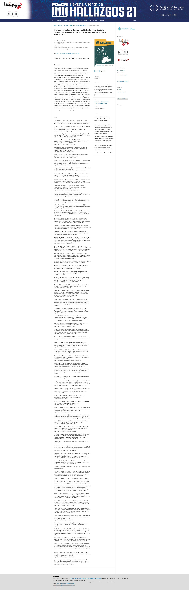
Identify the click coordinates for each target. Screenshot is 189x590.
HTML (103, 71)
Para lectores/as (120, 70)
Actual (53, 20)
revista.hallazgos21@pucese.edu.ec (65, 583)
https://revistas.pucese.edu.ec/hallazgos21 (64, 585)
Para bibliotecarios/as (122, 75)
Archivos (59, 20)
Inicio (55, 25)
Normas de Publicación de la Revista (78, 20)
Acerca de (102, 20)
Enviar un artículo (122, 98)
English (119, 89)
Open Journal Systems (122, 81)
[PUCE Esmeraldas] (126, 30)
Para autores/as (120, 72)
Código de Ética (93, 20)
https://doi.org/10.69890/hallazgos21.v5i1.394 (67, 53)
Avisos (65, 20)
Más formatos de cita (100, 94)
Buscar (134, 20)
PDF (98, 71)
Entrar (136, 1)
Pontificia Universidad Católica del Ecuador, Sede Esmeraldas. (86, 578)
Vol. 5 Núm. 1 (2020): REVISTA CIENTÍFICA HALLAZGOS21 (76, 25)
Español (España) (121, 92)
